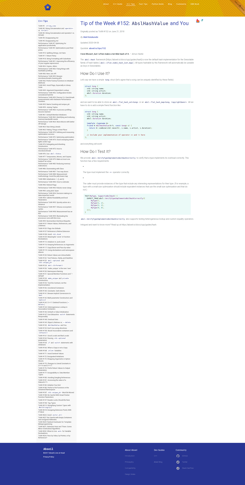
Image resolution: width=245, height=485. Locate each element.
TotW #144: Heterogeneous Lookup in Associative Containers (52, 308)
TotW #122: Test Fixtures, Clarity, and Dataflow (55, 258)
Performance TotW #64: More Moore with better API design (56, 123)
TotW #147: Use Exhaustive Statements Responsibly (56, 315)
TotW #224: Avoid (50, 415)
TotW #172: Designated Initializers (51, 356)
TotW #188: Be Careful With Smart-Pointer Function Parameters (54, 396)
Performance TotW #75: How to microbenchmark (50, 150)
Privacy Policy (48, 457)
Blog (170, 4)
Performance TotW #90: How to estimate (53, 182)
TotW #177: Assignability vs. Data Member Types (54, 374)
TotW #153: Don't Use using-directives (52, 328)
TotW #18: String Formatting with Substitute (54, 59)
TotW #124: (50, 265)
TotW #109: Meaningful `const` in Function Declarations (54, 238)
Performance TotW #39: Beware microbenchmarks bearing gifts (50, 77)
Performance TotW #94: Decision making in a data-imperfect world (55, 194)
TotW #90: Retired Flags (47, 185)
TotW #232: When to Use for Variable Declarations (54, 432)
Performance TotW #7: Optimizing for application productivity (52, 44)
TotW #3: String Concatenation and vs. (55, 29)
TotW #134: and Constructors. (53, 279)
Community (181, 4)
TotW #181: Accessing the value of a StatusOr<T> (52, 381)
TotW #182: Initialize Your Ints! (49, 385)
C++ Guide (117, 4)
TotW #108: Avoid (49, 234)
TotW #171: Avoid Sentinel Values (51, 353)
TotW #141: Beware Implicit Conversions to (54, 294)
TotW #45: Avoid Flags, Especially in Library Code (54, 86)
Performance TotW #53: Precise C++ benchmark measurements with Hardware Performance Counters (56, 99)
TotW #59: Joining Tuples (48, 107)
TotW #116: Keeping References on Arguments (56, 245)
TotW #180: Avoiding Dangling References (54, 377)
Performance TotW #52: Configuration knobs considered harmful (55, 94)
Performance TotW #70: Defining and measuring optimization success (56, 133)
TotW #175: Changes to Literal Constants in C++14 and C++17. (54, 364)
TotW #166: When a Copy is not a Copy (52, 348)
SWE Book (195, 4)
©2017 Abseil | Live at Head (54, 453)
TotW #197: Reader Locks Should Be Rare (54, 400)
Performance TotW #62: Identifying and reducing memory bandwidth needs (56, 118)
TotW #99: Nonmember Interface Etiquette (54, 221)
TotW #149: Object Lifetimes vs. (54, 322)
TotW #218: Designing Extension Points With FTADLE (54, 411)
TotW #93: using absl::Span (48, 191)
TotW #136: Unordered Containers (51, 288)
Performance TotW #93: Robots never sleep (54, 188)
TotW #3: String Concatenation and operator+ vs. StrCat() (56, 34)
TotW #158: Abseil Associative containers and (55, 332)
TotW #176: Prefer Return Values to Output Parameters (54, 369)
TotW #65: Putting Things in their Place (52, 130)
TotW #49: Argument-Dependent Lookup (53, 90)
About (106, 4)
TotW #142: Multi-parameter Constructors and (55, 299)
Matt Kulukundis (90, 37)
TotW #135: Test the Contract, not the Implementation (52, 284)
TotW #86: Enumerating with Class (51, 169)
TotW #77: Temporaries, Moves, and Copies (54, 157)
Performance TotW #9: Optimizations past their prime (55, 49)
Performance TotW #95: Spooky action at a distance (54, 203)
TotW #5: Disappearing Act (48, 38)
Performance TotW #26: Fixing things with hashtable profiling (53, 70)
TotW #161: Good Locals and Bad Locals (53, 336)
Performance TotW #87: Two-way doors (53, 171)
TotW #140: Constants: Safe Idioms (51, 291)
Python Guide (158, 4)
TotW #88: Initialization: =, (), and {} (51, 179)
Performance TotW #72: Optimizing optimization (56, 137)
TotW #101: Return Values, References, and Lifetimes (54, 224)
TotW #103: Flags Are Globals (49, 228)
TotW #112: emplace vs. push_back (51, 242)
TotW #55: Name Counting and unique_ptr (54, 104)
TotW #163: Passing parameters (52, 339)
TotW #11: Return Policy (47, 56)
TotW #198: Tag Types (47, 403)
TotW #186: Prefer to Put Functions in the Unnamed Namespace (53, 389)
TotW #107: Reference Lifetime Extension (54, 231)
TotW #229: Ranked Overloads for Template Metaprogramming (54, 423)
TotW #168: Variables (49, 351)
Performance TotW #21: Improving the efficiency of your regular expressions (56, 62)
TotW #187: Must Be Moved (56, 392)
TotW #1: (47, 26)
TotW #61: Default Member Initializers (52, 115)
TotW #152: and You (52, 325)
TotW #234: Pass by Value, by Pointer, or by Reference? (54, 437)
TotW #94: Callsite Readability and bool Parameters (53, 199)
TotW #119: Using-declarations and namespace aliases (56, 251)
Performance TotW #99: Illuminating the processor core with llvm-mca (53, 217)
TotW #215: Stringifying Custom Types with (54, 406)
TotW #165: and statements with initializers (55, 344)
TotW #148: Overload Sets (48, 319)
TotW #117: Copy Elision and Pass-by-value (54, 247)
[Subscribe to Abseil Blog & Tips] (199, 20)
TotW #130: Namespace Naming (50, 271)
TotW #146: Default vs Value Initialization (53, 312)
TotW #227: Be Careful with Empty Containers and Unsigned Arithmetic (55, 418)
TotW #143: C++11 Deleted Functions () (53, 303)
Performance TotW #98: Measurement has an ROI (55, 212)
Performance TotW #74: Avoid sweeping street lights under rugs (56, 141)
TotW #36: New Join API (47, 74)
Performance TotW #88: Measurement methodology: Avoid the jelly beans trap (53, 175)
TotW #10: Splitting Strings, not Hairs (52, 53)
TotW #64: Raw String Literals (49, 127)
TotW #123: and (51, 261)
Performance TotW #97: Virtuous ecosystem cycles (54, 208)
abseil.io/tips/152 (97, 48)
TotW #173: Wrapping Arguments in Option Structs (54, 360)
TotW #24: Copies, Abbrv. (47, 66)
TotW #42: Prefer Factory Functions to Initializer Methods (56, 82)
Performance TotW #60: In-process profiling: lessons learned (55, 111)
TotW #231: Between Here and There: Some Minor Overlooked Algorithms (55, 427)
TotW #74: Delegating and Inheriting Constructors (51, 145)
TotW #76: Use (49, 154)
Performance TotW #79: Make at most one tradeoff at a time (54, 160)
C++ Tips (131, 4)
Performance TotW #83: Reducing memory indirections (54, 165)
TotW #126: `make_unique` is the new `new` (54, 268)
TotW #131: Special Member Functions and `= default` (55, 275)
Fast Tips (143, 4)
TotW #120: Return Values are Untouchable (54, 255)
